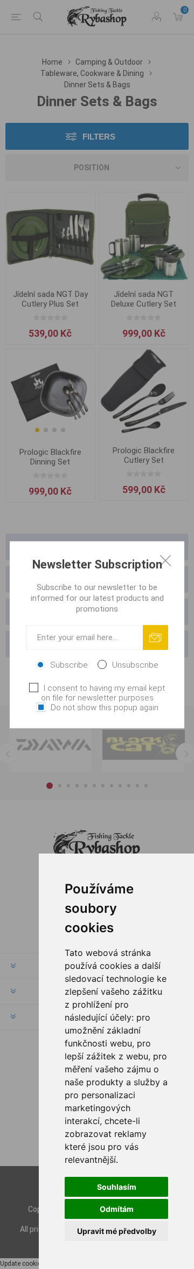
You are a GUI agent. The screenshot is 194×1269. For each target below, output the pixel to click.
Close (165, 559)
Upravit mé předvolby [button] (116, 1231)
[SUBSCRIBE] (155, 637)
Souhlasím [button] (116, 1186)
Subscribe (69, 664)
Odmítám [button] (117, 1208)
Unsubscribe (135, 664)
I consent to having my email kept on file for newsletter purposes (103, 692)
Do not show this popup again (104, 707)
